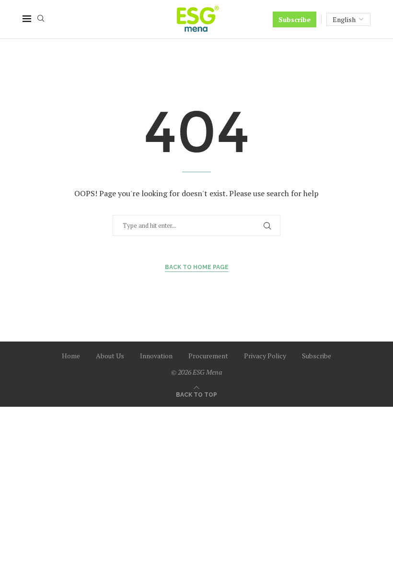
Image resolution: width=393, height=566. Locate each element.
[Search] (41, 19)
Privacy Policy (265, 355)
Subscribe (294, 19)
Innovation (156, 355)
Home (71, 355)
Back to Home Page (197, 267)
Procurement (208, 355)
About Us (110, 355)
